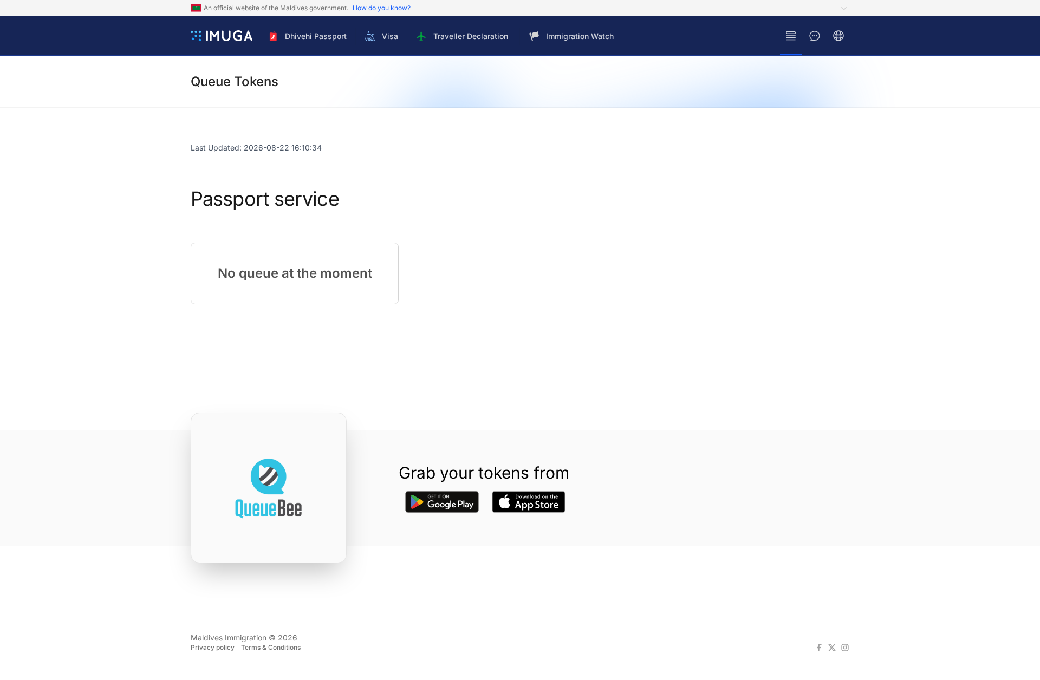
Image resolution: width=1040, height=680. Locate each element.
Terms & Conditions (271, 647)
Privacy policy (213, 647)
